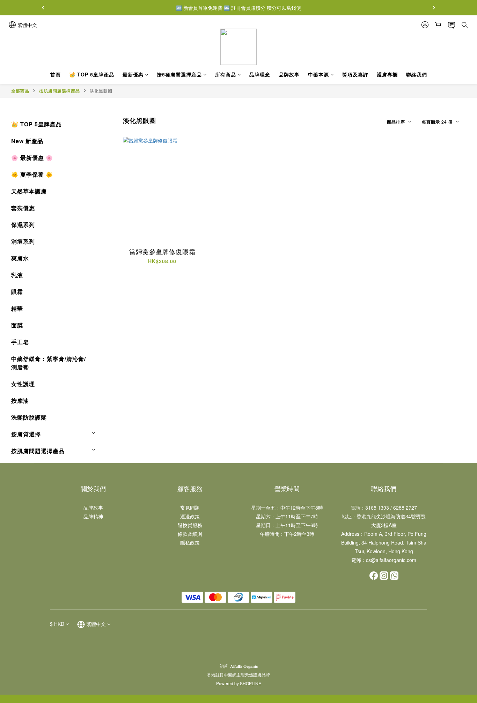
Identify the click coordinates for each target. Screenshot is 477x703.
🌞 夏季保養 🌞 (32, 174)
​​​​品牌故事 (289, 74)
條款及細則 (190, 533)
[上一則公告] (43, 8)
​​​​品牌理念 (259, 74)
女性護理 (23, 384)
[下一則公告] (434, 8)
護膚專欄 (387, 74)
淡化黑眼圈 (101, 91)
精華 (17, 308)
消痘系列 (23, 241)
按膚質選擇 (26, 434)
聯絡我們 (416, 74)
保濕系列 (23, 225)
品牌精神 (93, 516)
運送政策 (190, 516)
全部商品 (20, 91)
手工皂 (20, 342)
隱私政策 (190, 542)
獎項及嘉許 (355, 74)
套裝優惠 (23, 208)
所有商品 (225, 74)
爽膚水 (20, 258)
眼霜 (17, 292)
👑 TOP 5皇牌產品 (91, 74)
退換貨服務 (190, 524)
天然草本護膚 (29, 191)
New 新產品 (27, 141)
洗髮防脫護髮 (29, 417)
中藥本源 (318, 74)
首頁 (55, 74)
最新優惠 (133, 74)
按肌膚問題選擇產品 (59, 91)
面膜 (17, 325)
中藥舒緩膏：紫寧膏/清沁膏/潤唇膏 (48, 363)
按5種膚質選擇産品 (179, 74)
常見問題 (190, 507)
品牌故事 (93, 507)
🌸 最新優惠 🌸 (32, 158)
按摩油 (20, 401)
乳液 (17, 275)
